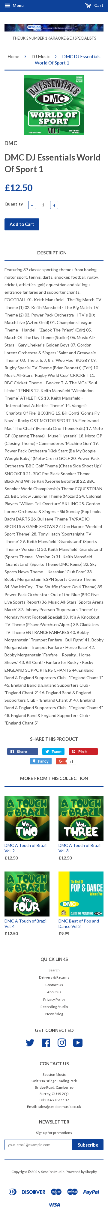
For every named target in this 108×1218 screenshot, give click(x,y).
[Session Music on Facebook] (45, 1042)
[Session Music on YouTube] (78, 1042)
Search (54, 970)
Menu (18, 5)
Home (13, 56)
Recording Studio (54, 1006)
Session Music (52, 1171)
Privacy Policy (54, 999)
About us (54, 992)
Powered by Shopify (81, 1171)
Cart (98, 5)
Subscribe (88, 1145)
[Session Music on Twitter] (30, 1042)
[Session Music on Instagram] (61, 1042)
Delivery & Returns (54, 977)
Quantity (13, 203)
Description (52, 252)
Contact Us (54, 984)
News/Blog (54, 1014)
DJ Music (41, 56)
